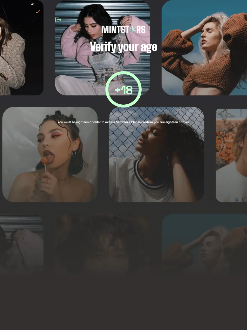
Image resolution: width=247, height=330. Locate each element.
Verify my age (123, 180)
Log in (123, 212)
